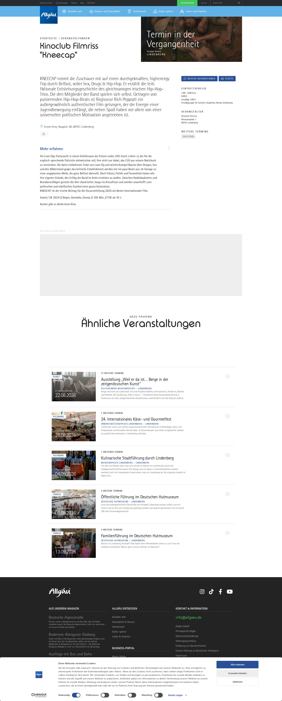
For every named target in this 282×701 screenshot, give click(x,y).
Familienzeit (118, 626)
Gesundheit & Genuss (123, 621)
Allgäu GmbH (182, 626)
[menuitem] (72, 11)
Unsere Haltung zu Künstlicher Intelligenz (197, 650)
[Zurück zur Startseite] (49, 15)
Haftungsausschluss (186, 640)
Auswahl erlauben (237, 673)
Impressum (181, 655)
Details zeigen (175, 695)
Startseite (48, 38)
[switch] (105, 695)
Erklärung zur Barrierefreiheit (191, 645)
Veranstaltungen (75, 38)
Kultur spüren (119, 631)
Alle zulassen (237, 664)
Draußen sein (119, 616)
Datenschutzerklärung (187, 636)
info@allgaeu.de (188, 617)
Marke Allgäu (119, 656)
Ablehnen (237, 682)
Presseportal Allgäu (186, 631)
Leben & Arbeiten (121, 636)
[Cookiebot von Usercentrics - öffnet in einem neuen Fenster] (39, 695)
